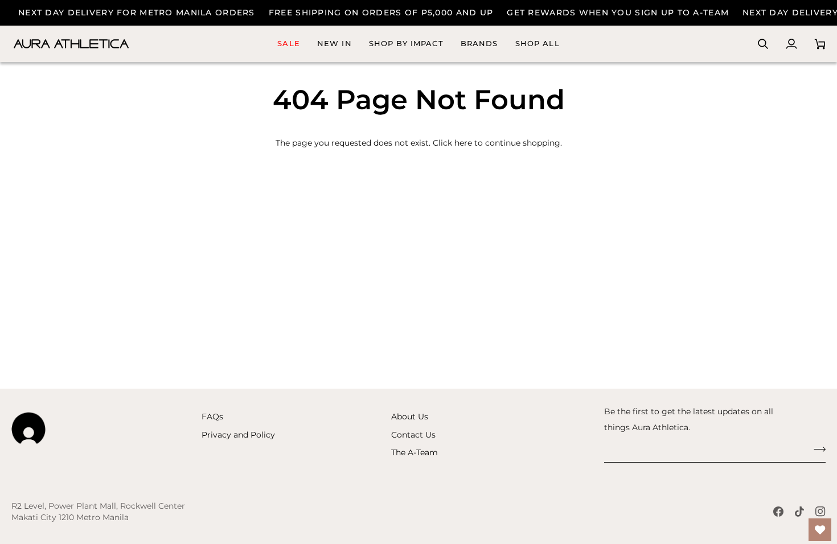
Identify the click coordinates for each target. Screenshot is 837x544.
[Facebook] (778, 511)
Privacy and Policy (238, 434)
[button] (479, 44)
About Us (409, 416)
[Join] (816, 449)
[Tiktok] (799, 511)
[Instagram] (820, 511)
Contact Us (413, 434)
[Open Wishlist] (820, 529)
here (463, 142)
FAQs (212, 416)
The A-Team (414, 452)
